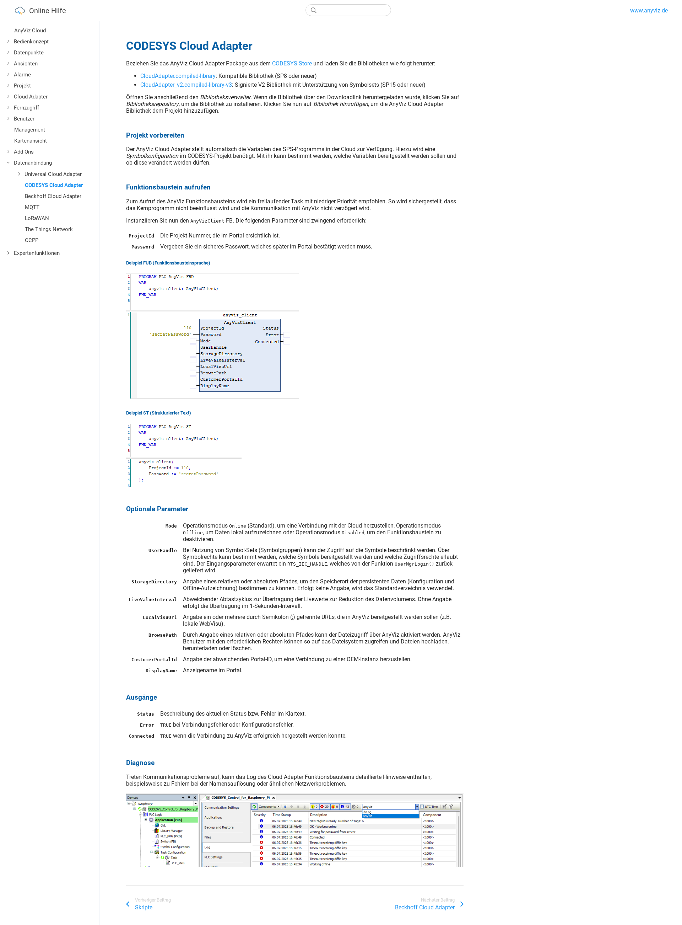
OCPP (31, 240)
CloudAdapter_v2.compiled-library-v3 (186, 84)
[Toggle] (8, 41)
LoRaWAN (37, 218)
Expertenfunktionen (37, 253)
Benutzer (24, 119)
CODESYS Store (292, 63)
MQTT (32, 207)
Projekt (22, 85)
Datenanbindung (33, 163)
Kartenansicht (30, 141)
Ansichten (26, 63)
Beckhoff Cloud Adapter (53, 196)
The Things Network (49, 229)
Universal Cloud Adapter (53, 174)
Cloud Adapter (31, 96)
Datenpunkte (29, 52)
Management (29, 130)
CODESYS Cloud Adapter (54, 185)
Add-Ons (24, 152)
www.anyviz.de (649, 10)
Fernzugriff (26, 108)
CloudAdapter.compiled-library (178, 76)
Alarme (22, 74)
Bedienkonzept (31, 41)
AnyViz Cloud (30, 30)
